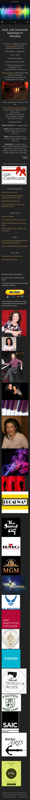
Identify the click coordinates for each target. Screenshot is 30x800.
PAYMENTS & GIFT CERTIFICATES (12, 274)
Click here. (12, 285)
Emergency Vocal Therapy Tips (11, 201)
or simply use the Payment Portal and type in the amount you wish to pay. (14, 303)
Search (25, 157)
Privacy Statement (22, 797)
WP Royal (13, 797)
